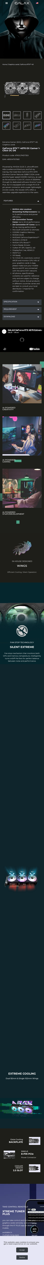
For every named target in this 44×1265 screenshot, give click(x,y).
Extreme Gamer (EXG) (11, 142)
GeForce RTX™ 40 (27, 64)
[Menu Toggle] (6, 3)
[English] (37, 3)
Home (4, 64)
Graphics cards (13, 64)
